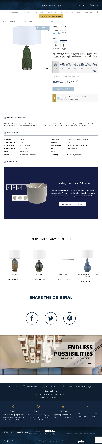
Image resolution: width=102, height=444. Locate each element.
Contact (88, 12)
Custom (64, 12)
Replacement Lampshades (51, 16)
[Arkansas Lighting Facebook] (4, 441)
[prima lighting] (50, 432)
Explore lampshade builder (72, 204)
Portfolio (39, 12)
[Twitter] (51, 318)
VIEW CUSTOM (86, 363)
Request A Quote (63, 89)
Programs (26, 12)
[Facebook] (32, 318)
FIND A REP (95, 5)
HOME (5, 22)
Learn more (76, 12)
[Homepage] (51, 4)
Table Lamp (13, 22)
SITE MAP (70, 434)
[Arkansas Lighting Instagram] (13, 441)
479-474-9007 (51, 386)
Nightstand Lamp (26, 22)
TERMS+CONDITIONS (81, 434)
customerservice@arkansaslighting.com (79, 386)
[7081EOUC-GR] (27, 48)
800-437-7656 (32, 386)
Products (14, 12)
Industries (52, 12)
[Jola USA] (88, 441)
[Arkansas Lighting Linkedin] (8, 441)
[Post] (14, 260)
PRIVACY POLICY (95, 434)
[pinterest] (69, 318)
